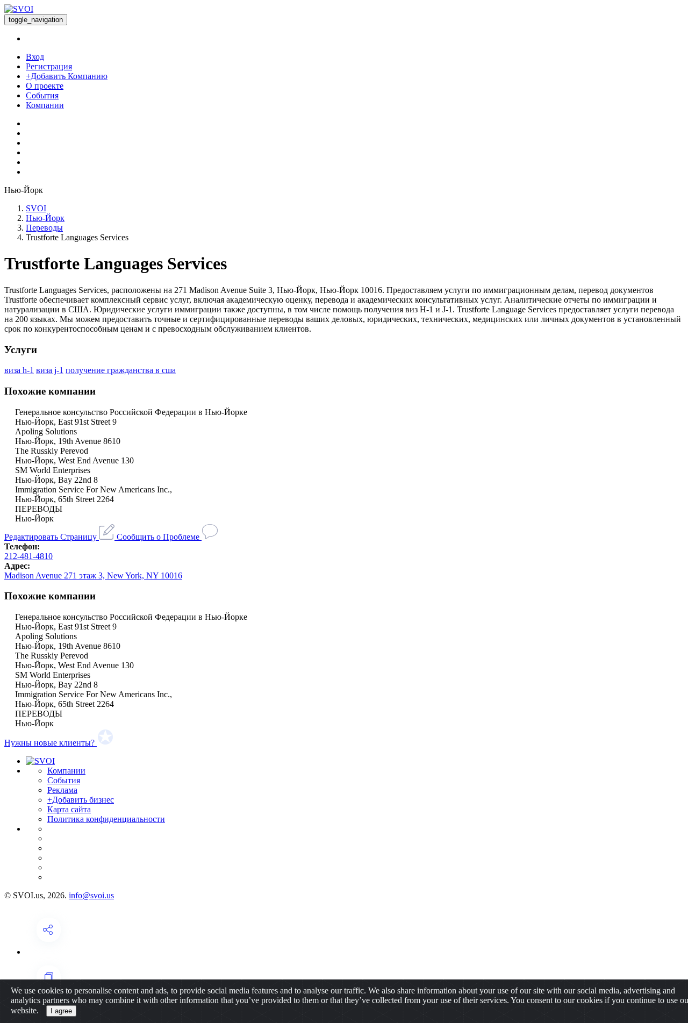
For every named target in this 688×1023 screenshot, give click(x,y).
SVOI (36, 208)
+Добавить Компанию (67, 76)
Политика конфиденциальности (106, 819)
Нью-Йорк (45, 218)
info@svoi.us (91, 895)
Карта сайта (69, 809)
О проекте (44, 85)
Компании (45, 105)
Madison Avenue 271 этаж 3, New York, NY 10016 (93, 575)
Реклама (62, 790)
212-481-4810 (28, 556)
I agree (61, 1011)
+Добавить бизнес (80, 799)
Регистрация (49, 66)
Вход (35, 56)
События (42, 95)
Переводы (44, 227)
